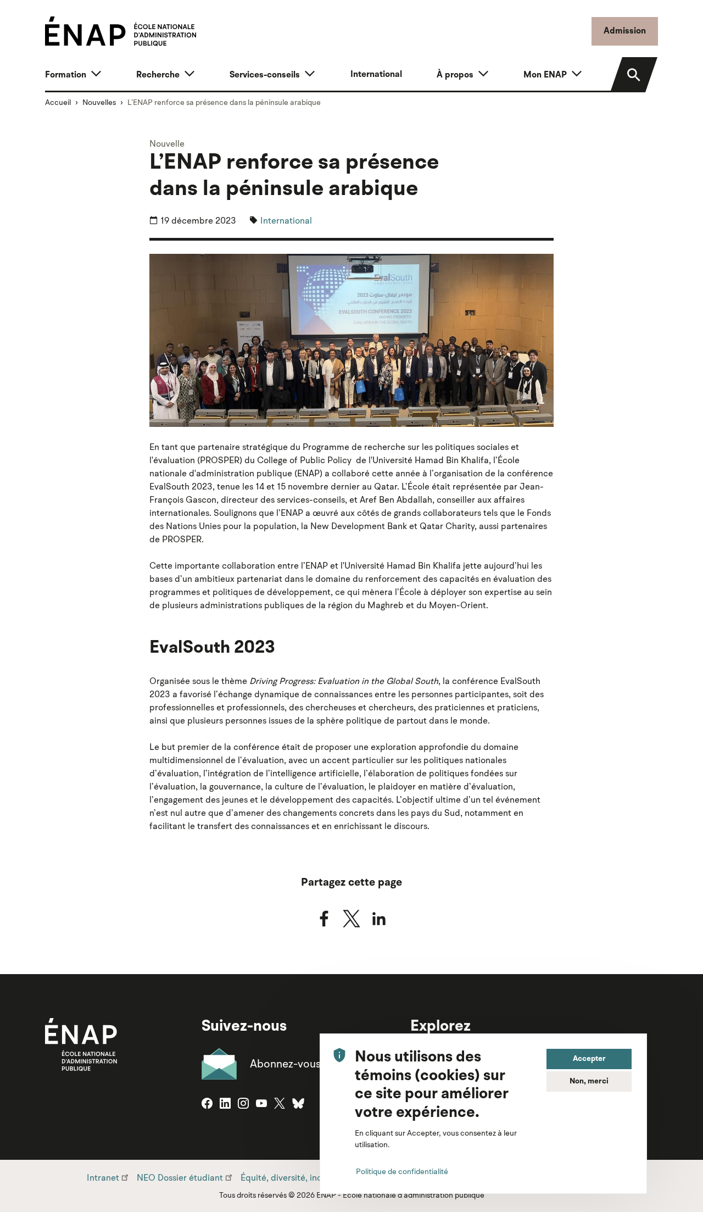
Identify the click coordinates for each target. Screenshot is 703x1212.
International (376, 74)
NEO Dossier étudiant (180, 1177)
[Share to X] (351, 918)
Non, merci (589, 1081)
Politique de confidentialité (402, 1171)
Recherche (158, 75)
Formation (65, 75)
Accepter (589, 1059)
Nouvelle (167, 143)
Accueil (58, 102)
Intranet (103, 1177)
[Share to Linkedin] (378, 918)
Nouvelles (99, 102)
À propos (455, 75)
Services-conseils (265, 75)
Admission (625, 31)
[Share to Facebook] (324, 918)
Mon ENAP (545, 75)
